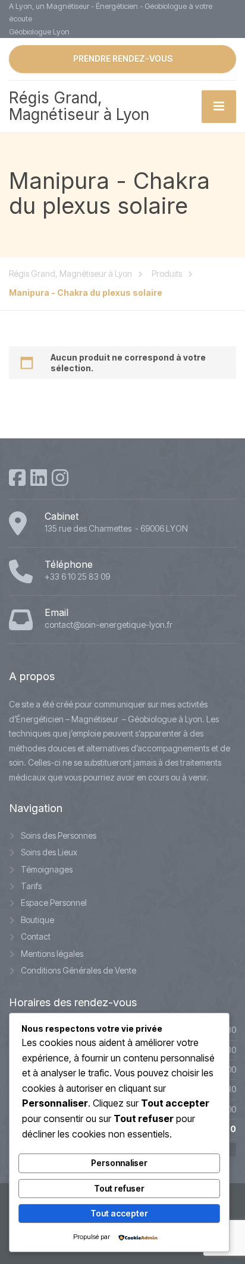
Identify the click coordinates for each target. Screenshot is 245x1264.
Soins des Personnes (58, 835)
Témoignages (47, 869)
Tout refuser (119, 1188)
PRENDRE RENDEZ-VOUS (122, 58)
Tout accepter (119, 1213)
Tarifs (31, 886)
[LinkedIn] (38, 477)
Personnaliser (119, 1163)
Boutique (37, 920)
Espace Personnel (54, 903)
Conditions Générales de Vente (78, 970)
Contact (36, 936)
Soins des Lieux (49, 852)
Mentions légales (52, 954)
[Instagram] (60, 477)
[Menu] (219, 106)
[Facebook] (17, 477)
